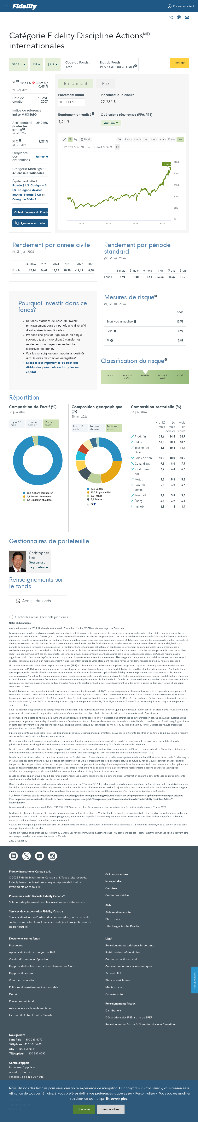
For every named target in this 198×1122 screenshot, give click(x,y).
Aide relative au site (118, 912)
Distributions (113, 1010)
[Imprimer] (179, 17)
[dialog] (99, 1101)
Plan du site (112, 919)
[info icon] (135, 65)
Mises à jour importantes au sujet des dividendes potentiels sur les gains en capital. (52, 367)
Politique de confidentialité (122, 952)
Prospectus (16, 945)
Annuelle (42, 156)
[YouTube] (39, 856)
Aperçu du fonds (36, 601)
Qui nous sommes (116, 874)
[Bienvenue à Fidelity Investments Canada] (24, 7)
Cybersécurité (114, 994)
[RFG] (20, 140)
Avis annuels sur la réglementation (30, 1008)
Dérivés (14, 994)
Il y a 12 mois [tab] (16, 423)
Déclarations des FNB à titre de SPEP (128, 1017)
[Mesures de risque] (155, 295)
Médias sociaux (115, 987)
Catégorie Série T (24, 199)
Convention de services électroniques (128, 966)
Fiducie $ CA (32, 194)
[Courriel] (187, 17)
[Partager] (171, 17)
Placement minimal (21, 1001)
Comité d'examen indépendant (29, 959)
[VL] (17, 80)
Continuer (84, 1109)
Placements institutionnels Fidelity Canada (37, 896)
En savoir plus (116, 1099)
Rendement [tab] (75, 83)
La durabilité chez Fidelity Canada (30, 1015)
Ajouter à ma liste (32, 223)
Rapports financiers (21, 973)
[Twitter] (26, 856)
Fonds (87, 139)
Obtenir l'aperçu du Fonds (31, 212)
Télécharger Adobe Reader (122, 926)
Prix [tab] (105, 83)
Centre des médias (117, 895)
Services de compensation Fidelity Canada (36, 911)
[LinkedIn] (13, 856)
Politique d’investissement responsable (33, 987)
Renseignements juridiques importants (129, 945)
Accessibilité (113, 973)
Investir (179, 63)
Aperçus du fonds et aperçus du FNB (32, 952)
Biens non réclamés (117, 980)
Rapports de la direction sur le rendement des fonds (42, 966)
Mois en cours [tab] (49, 423)
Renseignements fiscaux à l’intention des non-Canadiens (140, 1024)
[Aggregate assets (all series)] (23, 128)
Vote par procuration (22, 980)
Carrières (111, 888)
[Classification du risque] (165, 359)
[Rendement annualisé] (93, 113)
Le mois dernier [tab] (32, 423)
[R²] (111, 340)
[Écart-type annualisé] (135, 321)
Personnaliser (111, 1109)
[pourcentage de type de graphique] (75, 139)
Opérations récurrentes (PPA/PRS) (126, 115)
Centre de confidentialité (121, 959)
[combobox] (18, 64)
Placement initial (71, 95)
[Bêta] (114, 330)
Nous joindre (113, 881)
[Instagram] (52, 856)
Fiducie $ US (20, 185)
